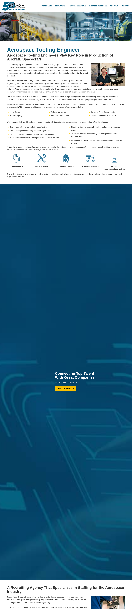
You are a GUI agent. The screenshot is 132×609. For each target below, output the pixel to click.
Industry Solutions (77, 6)
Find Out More (64, 388)
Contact (125, 6)
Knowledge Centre (98, 6)
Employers (60, 6)
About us (114, 6)
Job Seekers (46, 6)
